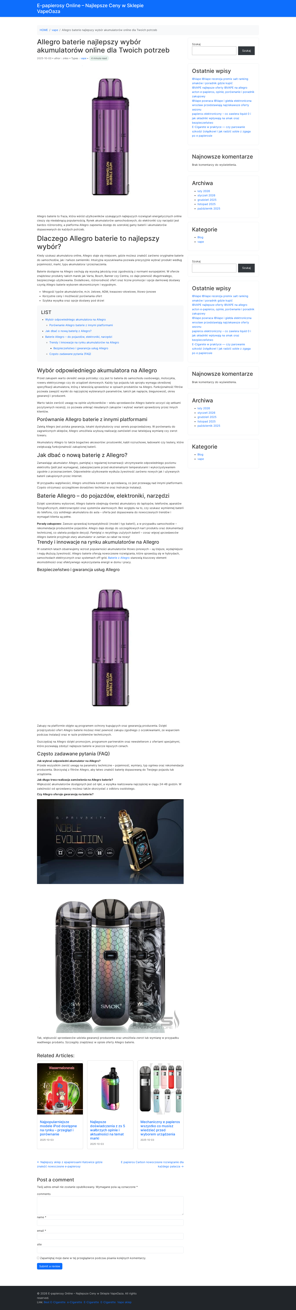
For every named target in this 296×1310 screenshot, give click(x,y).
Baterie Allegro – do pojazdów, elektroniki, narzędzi (78, 336)
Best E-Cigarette (54, 1302)
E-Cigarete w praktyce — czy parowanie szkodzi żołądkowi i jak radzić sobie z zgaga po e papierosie (221, 131)
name (41, 1217)
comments (44, 1194)
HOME (44, 30)
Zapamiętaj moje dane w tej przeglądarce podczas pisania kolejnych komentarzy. (93, 1258)
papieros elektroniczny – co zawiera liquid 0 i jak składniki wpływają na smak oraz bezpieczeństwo (221, 118)
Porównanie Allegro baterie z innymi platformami (81, 325)
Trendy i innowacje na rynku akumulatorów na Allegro (84, 342)
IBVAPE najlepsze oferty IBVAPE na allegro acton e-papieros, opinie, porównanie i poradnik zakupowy (223, 92)
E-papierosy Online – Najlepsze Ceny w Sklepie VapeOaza (90, 8)
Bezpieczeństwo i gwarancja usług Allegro (80, 348)
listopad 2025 (207, 204)
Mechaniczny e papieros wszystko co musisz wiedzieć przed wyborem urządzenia (160, 1128)
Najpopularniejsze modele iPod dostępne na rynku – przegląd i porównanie (58, 1128)
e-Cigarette (74, 1302)
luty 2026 (204, 191)
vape (55, 30)
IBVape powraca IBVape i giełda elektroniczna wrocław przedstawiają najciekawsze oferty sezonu (221, 105)
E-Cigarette (91, 1302)
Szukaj (196, 44)
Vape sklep (124, 1302)
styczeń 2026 (206, 195)
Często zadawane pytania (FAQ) (70, 354)
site (39, 1244)
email (41, 1230)
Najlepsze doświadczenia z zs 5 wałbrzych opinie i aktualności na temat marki (107, 1130)
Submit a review (49, 1266)
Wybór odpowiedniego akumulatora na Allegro (75, 319)
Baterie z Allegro (119, 557)
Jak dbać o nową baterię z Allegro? (68, 331)
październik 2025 (209, 208)
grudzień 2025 (207, 199)
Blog (200, 237)
